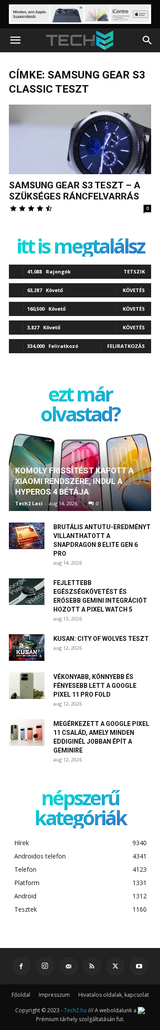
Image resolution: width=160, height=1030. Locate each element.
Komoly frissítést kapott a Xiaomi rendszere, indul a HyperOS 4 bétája (74, 481)
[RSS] (92, 966)
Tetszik (134, 271)
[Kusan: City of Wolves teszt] (26, 647)
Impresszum (54, 995)
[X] (115, 966)
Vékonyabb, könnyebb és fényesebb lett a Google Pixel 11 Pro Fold (94, 685)
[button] (15, 40)
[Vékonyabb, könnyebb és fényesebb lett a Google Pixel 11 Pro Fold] (26, 685)
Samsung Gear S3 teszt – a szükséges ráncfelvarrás (74, 191)
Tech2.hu (75, 1010)
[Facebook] (21, 966)
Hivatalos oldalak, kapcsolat (113, 995)
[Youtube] (139, 966)
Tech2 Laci (29, 503)
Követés (134, 290)
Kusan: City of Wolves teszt (101, 638)
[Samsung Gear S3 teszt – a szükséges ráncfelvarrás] (80, 139)
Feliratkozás (126, 346)
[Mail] (68, 966)
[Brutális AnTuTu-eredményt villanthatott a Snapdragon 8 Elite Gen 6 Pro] (26, 536)
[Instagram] (45, 966)
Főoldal (21, 995)
